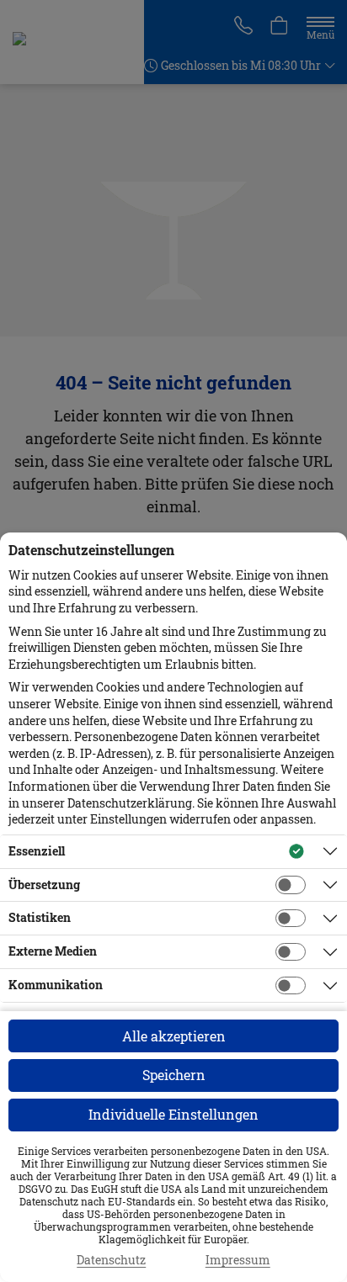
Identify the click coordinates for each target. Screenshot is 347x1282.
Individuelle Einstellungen (173, 1114)
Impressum (238, 1260)
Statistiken (39, 917)
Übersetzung (44, 885)
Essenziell (36, 851)
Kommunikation (55, 985)
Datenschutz (111, 1260)
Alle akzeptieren (174, 1036)
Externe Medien (52, 951)
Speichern (174, 1074)
